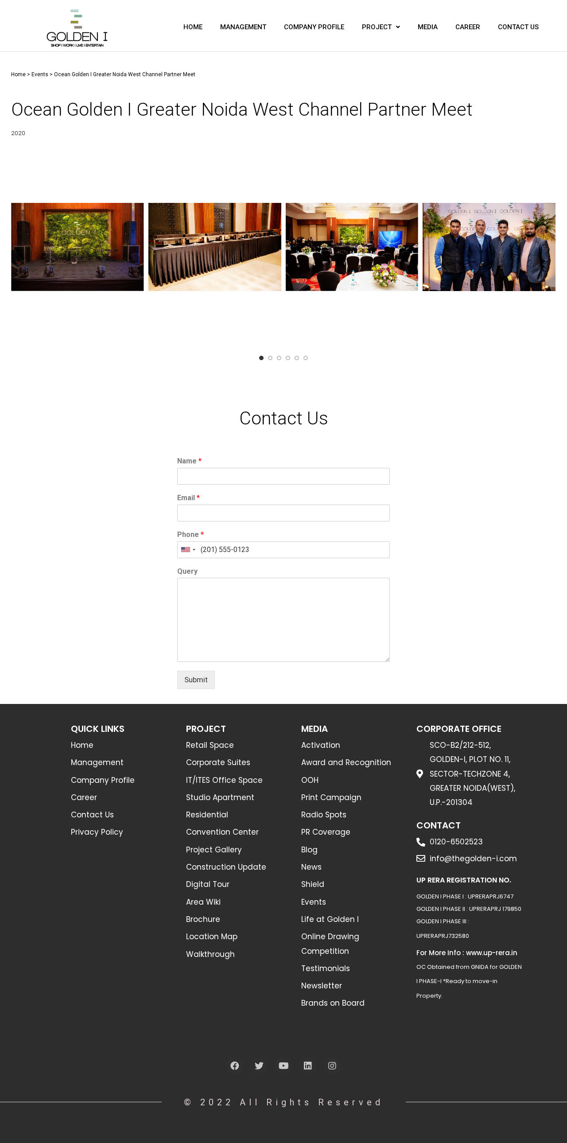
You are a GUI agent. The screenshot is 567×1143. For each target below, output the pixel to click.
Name (189, 461)
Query (187, 571)
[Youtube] (283, 1066)
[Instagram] (332, 1066)
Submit (196, 679)
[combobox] (188, 550)
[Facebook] (235, 1066)
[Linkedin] (308, 1066)
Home (18, 74)
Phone (190, 534)
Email (188, 498)
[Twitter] (259, 1066)
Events (39, 74)
